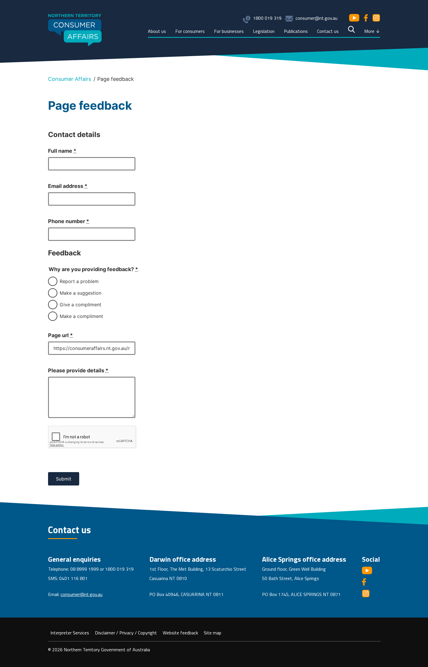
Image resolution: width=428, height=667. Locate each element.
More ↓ (372, 31)
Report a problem (79, 281)
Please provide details (78, 370)
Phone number (68, 221)
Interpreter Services (69, 632)
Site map (212, 632)
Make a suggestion (80, 293)
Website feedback (180, 632)
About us (157, 31)
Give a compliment (80, 304)
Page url (60, 335)
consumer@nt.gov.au (316, 18)
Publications (296, 31)
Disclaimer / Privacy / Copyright (126, 632)
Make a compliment (81, 316)
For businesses (229, 31)
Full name (62, 151)
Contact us (328, 31)
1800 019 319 (267, 18)
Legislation (264, 31)
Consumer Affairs (69, 79)
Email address (67, 186)
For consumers (190, 31)
